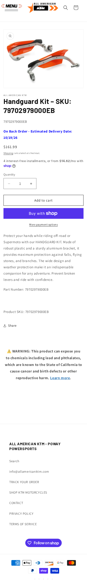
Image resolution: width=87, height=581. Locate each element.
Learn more (60, 377)
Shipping (8, 153)
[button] (9, 8)
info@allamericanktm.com (29, 471)
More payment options (43, 224)
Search (14, 461)
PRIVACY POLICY (21, 513)
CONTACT (16, 503)
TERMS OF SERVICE (23, 524)
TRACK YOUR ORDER (24, 482)
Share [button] (12, 325)
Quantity (9, 174)
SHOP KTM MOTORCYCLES (28, 492)
